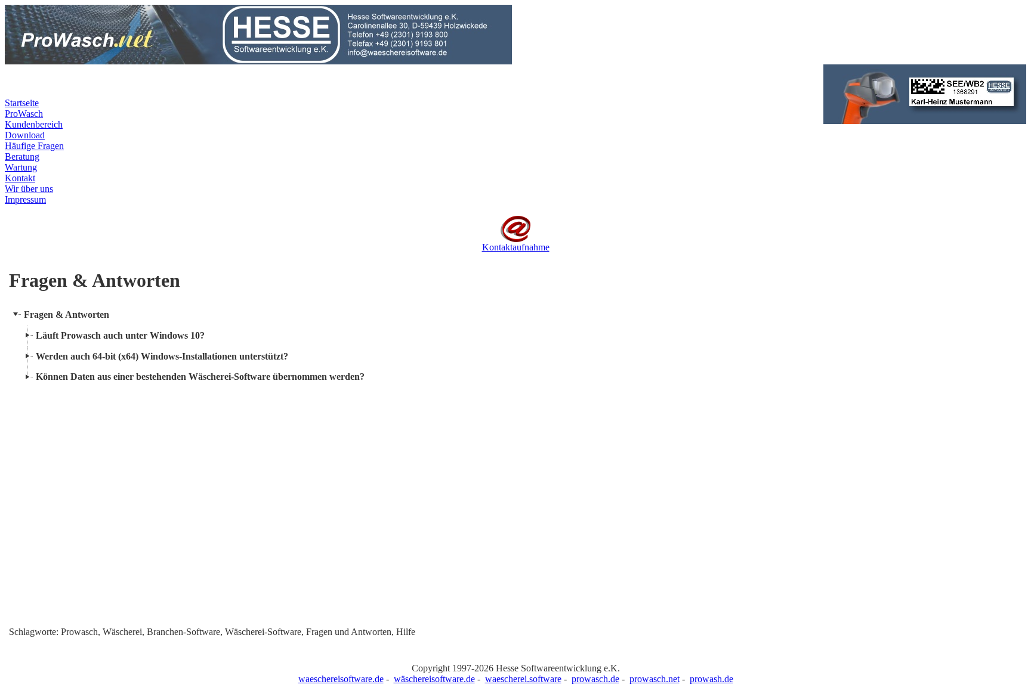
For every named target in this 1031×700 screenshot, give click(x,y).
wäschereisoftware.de (434, 679)
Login (414, 86)
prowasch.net (654, 679)
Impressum (25, 199)
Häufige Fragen (34, 146)
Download (25, 135)
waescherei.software (523, 679)
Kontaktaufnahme (516, 247)
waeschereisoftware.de (341, 679)
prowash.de (711, 679)
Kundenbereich (34, 124)
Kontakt (20, 178)
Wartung (21, 167)
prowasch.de (595, 679)
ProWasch (24, 114)
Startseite (22, 103)
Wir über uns (29, 189)
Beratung (22, 156)
